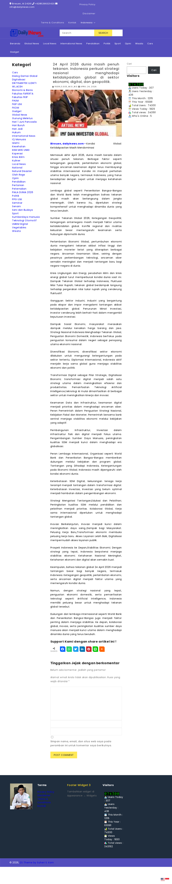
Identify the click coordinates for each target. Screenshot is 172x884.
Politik (15, 195)
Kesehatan (19, 146)
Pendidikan (19, 181)
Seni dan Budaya (22, 210)
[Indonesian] (167, 879)
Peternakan (19, 188)
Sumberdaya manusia (26, 217)
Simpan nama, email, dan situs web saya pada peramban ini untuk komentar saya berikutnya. (81, 743)
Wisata (16, 231)
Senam (16, 206)
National (17, 167)
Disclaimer (89, 13)
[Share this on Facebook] (62, 649)
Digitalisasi (18, 79)
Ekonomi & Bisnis (22, 90)
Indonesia (87, 22)
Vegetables (19, 227)
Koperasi (17, 153)
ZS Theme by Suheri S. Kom (37, 862)
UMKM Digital (20, 224)
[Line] (95, 649)
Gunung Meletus (22, 118)
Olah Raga (18, 174)
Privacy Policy (87, 4)
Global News (19, 114)
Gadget (17, 111)
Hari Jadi (17, 129)
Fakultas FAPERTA (22, 93)
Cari (129, 63)
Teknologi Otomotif (24, 220)
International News (23, 136)
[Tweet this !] (75, 649)
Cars (15, 72)
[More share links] (102, 649)
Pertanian (18, 185)
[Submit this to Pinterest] (89, 649)
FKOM (15, 107)
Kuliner (16, 160)
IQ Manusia (19, 139)
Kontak (72, 22)
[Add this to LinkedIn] (82, 649)
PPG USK (17, 199)
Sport (15, 213)
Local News (19, 164)
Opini (15, 178)
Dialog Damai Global (24, 76)
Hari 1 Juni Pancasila (24, 121)
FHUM (15, 100)
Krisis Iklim (18, 157)
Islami (15, 143)
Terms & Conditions (52, 22)
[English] (163, 879)
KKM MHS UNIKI (21, 150)
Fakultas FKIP (20, 97)
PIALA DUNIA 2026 (22, 192)
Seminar (17, 203)
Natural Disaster (22, 171)
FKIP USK (17, 104)
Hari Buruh (18, 125)
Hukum (16, 132)
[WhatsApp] (69, 649)
